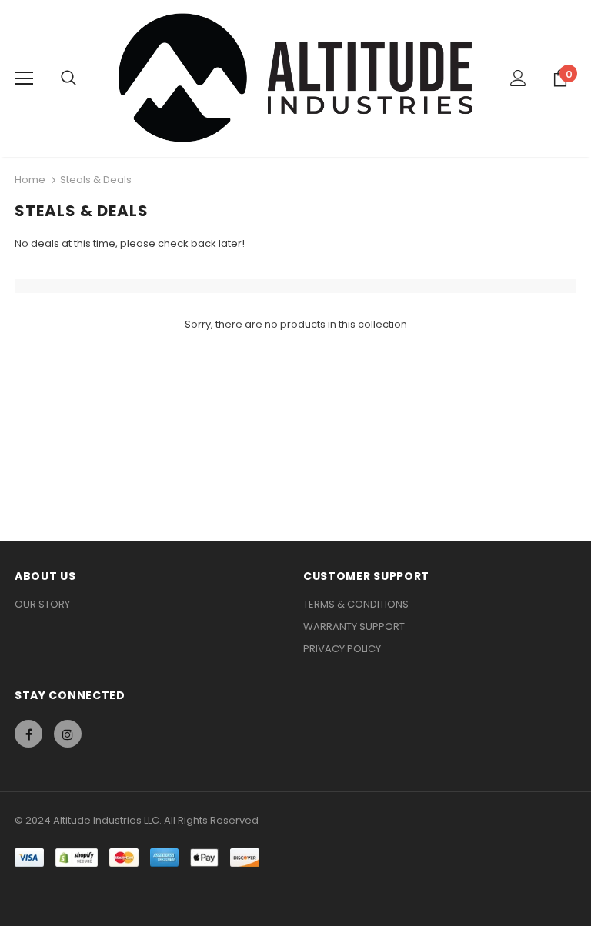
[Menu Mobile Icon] (24, 78)
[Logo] (296, 78)
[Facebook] (28, 734)
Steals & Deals (96, 179)
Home (30, 179)
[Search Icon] (68, 78)
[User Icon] (518, 78)
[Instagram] (68, 734)
